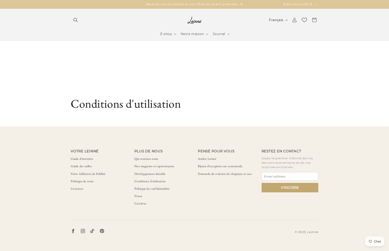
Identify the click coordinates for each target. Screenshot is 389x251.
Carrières (140, 203)
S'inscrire (290, 188)
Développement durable (150, 174)
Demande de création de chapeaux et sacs (225, 174)
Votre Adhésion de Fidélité (88, 174)
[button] (76, 20)
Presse (138, 196)
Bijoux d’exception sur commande (220, 166)
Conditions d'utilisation (150, 181)
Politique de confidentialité (152, 189)
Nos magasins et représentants (154, 166)
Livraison (77, 189)
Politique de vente (82, 181)
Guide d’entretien (82, 159)
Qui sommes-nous (146, 159)
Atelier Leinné (207, 159)
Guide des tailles (81, 166)
